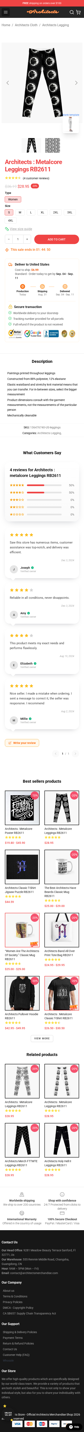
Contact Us (10, 1349)
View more (42, 1038)
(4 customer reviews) (36, 178)
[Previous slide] (8, 83)
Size (7, 206)
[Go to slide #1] (31, 145)
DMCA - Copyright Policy (18, 1307)
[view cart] (78, 12)
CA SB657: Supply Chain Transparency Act (29, 1313)
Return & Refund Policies (18, 1343)
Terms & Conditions (15, 1296)
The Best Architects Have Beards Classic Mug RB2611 (60, 892)
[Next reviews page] (75, 753)
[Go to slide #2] (52, 145)
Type (8, 193)
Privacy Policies (12, 1302)
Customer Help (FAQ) (16, 1354)
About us (8, 1290)
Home (6, 25)
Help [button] (76, 1427)
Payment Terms (13, 1337)
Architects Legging (55, 25)
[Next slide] (76, 83)
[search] (71, 12)
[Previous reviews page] (55, 753)
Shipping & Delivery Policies (20, 1332)
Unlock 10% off (8, 1414)
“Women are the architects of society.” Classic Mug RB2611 (22, 955)
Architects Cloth (26, 25)
